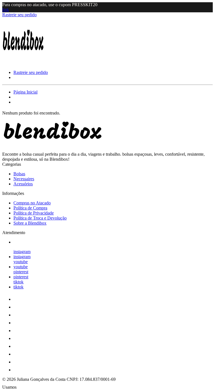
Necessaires (23, 178)
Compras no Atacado (32, 202)
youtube (20, 261)
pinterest (20, 271)
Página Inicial (25, 92)
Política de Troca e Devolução (40, 218)
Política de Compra (30, 208)
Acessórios (23, 183)
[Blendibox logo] (23, 62)
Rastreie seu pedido (19, 14)
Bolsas (19, 173)
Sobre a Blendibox (29, 223)
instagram (22, 251)
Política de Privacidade (33, 213)
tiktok (18, 281)
